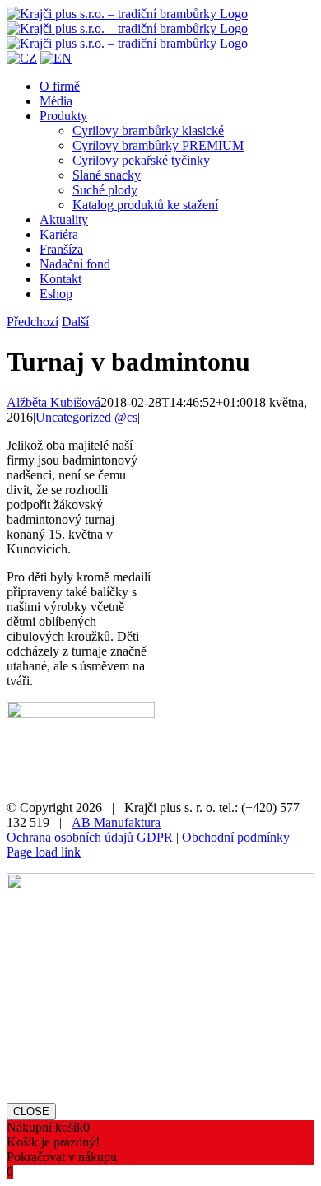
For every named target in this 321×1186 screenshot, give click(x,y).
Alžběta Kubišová (53, 402)
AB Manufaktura (116, 822)
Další (75, 322)
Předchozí (32, 322)
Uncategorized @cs (86, 417)
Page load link (44, 852)
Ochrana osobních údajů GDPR (90, 837)
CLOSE (31, 1111)
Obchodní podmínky (236, 837)
